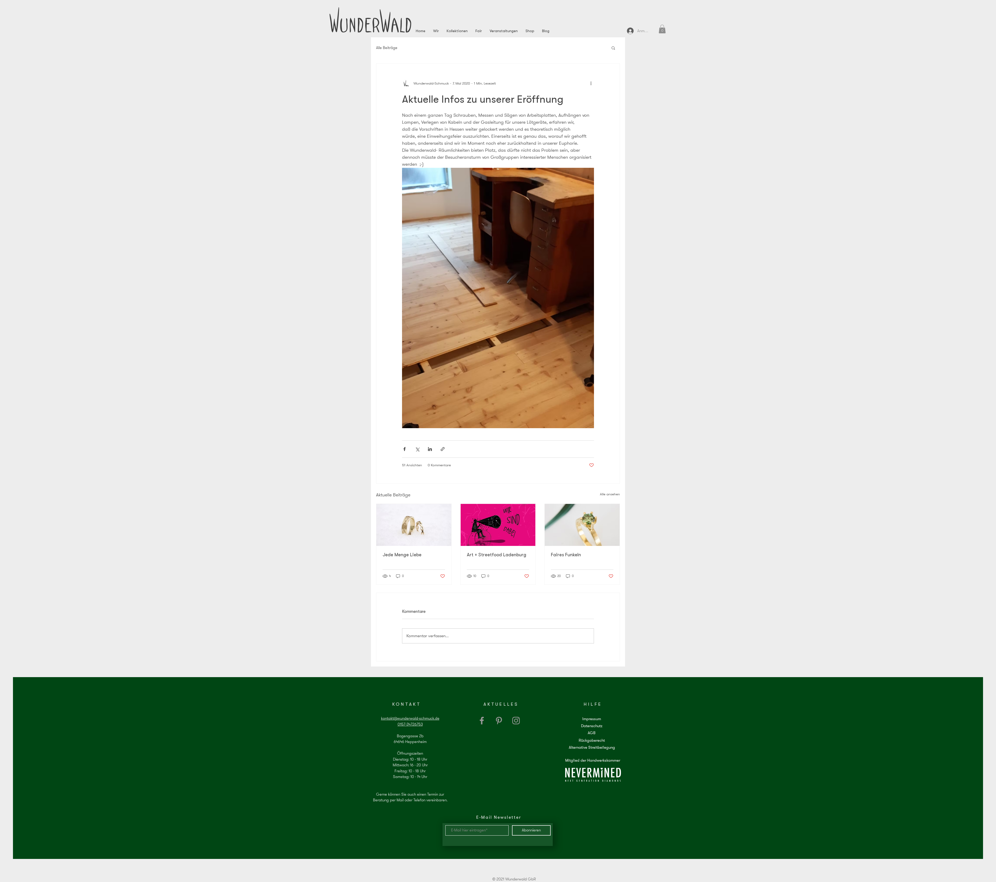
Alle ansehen (610, 494)
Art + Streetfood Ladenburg (496, 554)
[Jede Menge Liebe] (413, 525)
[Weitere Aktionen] (591, 83)
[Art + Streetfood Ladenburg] (498, 525)
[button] (662, 29)
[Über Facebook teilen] (404, 449)
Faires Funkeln (566, 554)
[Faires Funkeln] (582, 525)
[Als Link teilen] (442, 449)
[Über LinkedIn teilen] (429, 449)
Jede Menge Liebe (402, 554)
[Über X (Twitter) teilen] (417, 449)
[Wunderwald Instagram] (516, 721)
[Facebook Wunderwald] (482, 721)
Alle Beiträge (386, 48)
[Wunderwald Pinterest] (499, 721)
